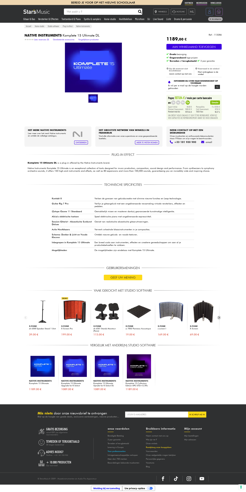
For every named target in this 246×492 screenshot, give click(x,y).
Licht (169, 19)
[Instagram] (189, 479)
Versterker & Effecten (48, 19)
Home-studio (110, 19)
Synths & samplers (93, 19)
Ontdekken (81, 142)
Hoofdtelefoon (126, 19)
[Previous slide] (26, 318)
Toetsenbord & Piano (71, 19)
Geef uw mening (123, 277)
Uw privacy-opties (135, 488)
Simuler (215, 102)
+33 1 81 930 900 (61, 455)
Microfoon (140, 19)
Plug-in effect (68, 26)
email (209, 142)
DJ (148, 19)
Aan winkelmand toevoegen (194, 47)
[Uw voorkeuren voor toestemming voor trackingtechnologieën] (241, 487)
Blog (148, 466)
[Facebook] (163, 479)
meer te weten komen (147, 142)
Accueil (28, 26)
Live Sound (158, 19)
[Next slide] (219, 318)
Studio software (53, 26)
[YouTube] (201, 479)
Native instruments (83, 26)
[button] (93, 98)
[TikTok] (176, 479)
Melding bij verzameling (106, 488)
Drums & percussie (183, 19)
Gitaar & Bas (29, 19)
